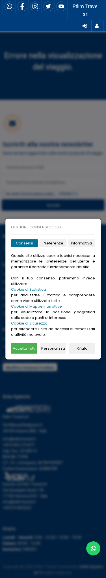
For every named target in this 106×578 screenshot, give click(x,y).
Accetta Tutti (24, 348)
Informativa (81, 243)
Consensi (24, 243)
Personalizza (53, 348)
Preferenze (53, 243)
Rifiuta (82, 348)
